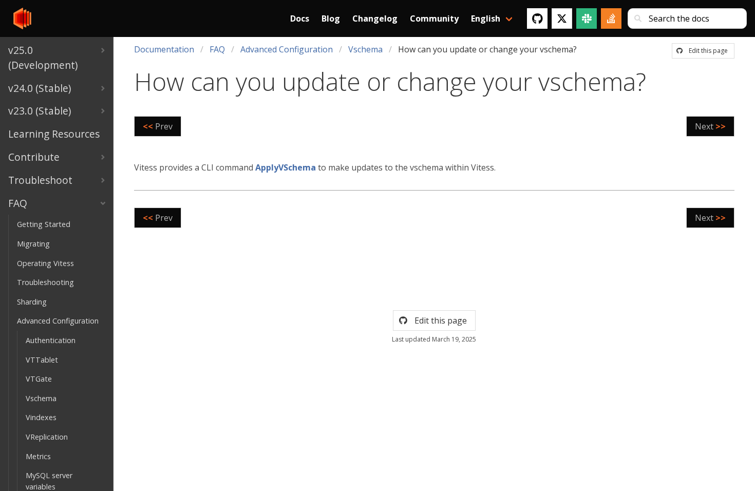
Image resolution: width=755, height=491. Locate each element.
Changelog (375, 18)
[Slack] (586, 18)
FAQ (217, 49)
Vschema (365, 49)
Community (434, 18)
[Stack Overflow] (611, 18)
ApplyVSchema (285, 167)
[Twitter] (562, 18)
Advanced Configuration (286, 49)
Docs (299, 18)
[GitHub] (537, 18)
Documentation (164, 49)
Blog (331, 18)
